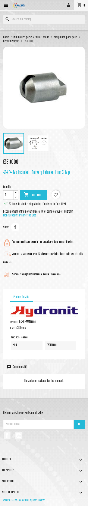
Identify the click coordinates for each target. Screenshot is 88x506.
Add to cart (33, 194)
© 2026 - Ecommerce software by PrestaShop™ (24, 500)
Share (15, 227)
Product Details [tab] (21, 297)
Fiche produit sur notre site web (19, 216)
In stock (13, 328)
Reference (14, 322)
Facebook (7, 435)
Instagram (18, 435)
